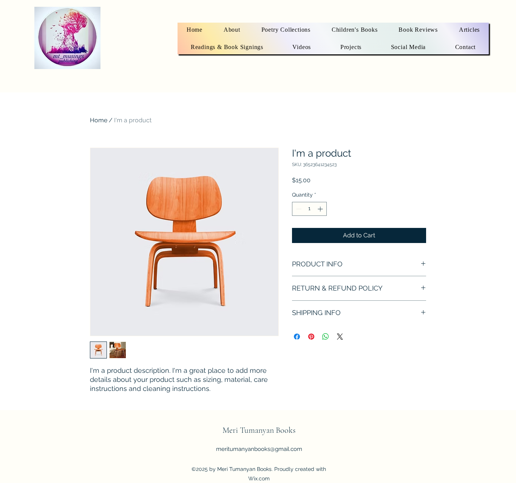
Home (98, 120)
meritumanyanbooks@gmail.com (259, 449)
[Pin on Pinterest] (311, 336)
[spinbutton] (309, 208)
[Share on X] (340, 336)
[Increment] (321, 208)
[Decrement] (298, 208)
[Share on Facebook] (296, 336)
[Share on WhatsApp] (325, 336)
